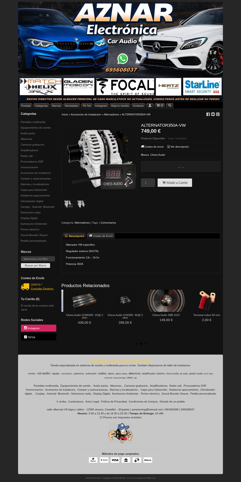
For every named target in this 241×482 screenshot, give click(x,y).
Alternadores (83, 222)
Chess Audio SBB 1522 (166, 314)
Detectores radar (31, 212)
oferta (130, 377)
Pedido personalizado (34, 240)
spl (135, 378)
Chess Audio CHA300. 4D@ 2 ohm (125, 316)
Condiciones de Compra (143, 401)
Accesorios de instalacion (36, 172)
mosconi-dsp (119, 378)
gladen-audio (196, 373)
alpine (111, 373)
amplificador (148, 373)
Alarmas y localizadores (35, 184)
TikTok (31, 337)
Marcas (56, 105)
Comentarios (108, 222)
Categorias (41, 105)
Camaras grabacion (32, 144)
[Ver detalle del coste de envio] (26, 287)
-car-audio (43, 373)
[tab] (74, 236)
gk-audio (184, 373)
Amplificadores (29, 150)
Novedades (72, 105)
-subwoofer (90, 373)
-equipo (55, 373)
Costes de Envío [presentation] (102, 236)
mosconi (108, 378)
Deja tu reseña (120, 105)
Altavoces (26, 138)
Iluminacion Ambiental (34, 223)
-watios (102, 373)
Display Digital (29, 218)
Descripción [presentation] (76, 236)
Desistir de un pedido (172, 401)
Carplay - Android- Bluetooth (37, 206)
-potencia (78, 373)
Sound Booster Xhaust (34, 235)
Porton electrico (30, 229)
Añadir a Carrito (177, 182)
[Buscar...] (169, 106)
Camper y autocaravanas (36, 178)
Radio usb (27, 155)
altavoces (134, 373)
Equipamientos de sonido (36, 127)
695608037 (187, 409)
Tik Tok (87, 105)
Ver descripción (180, 146)
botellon (160, 373)
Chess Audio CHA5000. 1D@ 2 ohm (84, 316)
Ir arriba (61, 401)
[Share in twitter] (212, 114)
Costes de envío (154, 146)
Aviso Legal (92, 401)
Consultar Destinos (42, 288)
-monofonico (66, 373)
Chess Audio (157, 154)
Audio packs (28, 133)
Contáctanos (75, 401)
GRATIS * (36, 284)
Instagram (101, 105)
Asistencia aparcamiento (35, 195)
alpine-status (121, 373)
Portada (26, 105)
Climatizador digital (32, 201)
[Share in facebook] (208, 114)
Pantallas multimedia (33, 121)
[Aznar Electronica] (120, 52)
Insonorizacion (29, 167)
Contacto (138, 105)
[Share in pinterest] (217, 114)
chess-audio (172, 373)
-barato (31, 373)
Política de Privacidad (114, 401)
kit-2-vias (208, 373)
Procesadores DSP (32, 161)
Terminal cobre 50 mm (206, 314)
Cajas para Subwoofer (34, 189)
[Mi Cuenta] (150, 106)
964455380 (172, 409)
